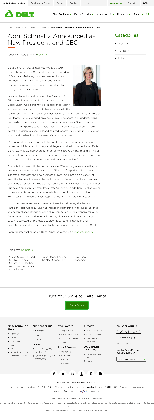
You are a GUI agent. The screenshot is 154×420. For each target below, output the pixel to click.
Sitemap (106, 410)
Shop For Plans (61, 14)
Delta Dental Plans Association (41, 403)
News (12, 345)
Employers (66, 355)
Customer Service (94, 334)
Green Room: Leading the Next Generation (54, 258)
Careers (13, 337)
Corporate (42, 54)
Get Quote (116, 3)
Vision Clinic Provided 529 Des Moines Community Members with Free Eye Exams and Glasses (22, 263)
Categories (126, 35)
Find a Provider (82, 14)
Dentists (73, 3)
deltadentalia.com (82, 231)
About (137, 14)
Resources (122, 14)
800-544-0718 (128, 331)
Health (120, 58)
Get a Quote (76, 305)
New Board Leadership (80, 258)
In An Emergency (94, 330)
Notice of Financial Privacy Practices (86, 410)
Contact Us (125, 338)
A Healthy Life (104, 14)
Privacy (47, 410)
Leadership (15, 341)
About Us (14, 333)
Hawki (89, 361)
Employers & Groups (40, 3)
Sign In (148, 3)
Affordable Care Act (70, 334)
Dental (39, 335)
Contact (133, 3)
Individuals (66, 351)
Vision (39, 339)
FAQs (63, 342)
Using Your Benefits (70, 338)
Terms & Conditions (60, 410)
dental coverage (119, 403)
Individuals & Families (14, 3)
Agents (60, 3)
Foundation (123, 51)
